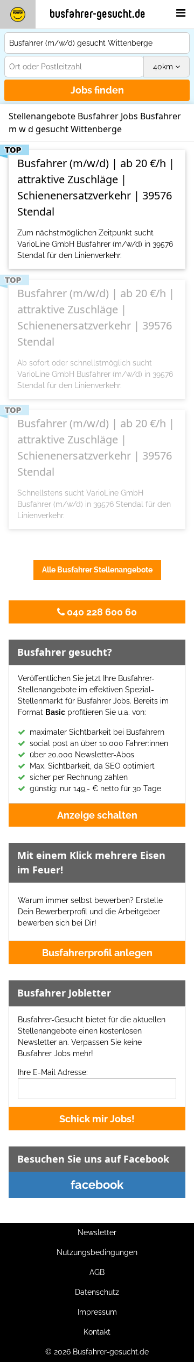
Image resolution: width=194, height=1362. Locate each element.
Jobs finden (97, 90)
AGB (97, 1272)
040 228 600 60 (101, 612)
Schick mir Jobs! (97, 1118)
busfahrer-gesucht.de (98, 14)
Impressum (97, 1312)
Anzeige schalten (97, 815)
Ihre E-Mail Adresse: (53, 1072)
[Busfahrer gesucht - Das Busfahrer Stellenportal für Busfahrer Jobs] (18, 14)
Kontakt (97, 1332)
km (164, 66)
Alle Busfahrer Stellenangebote (97, 569)
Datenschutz (97, 1292)
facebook (97, 1185)
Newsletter (97, 1232)
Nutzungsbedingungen (97, 1252)
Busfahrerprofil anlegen (97, 952)
